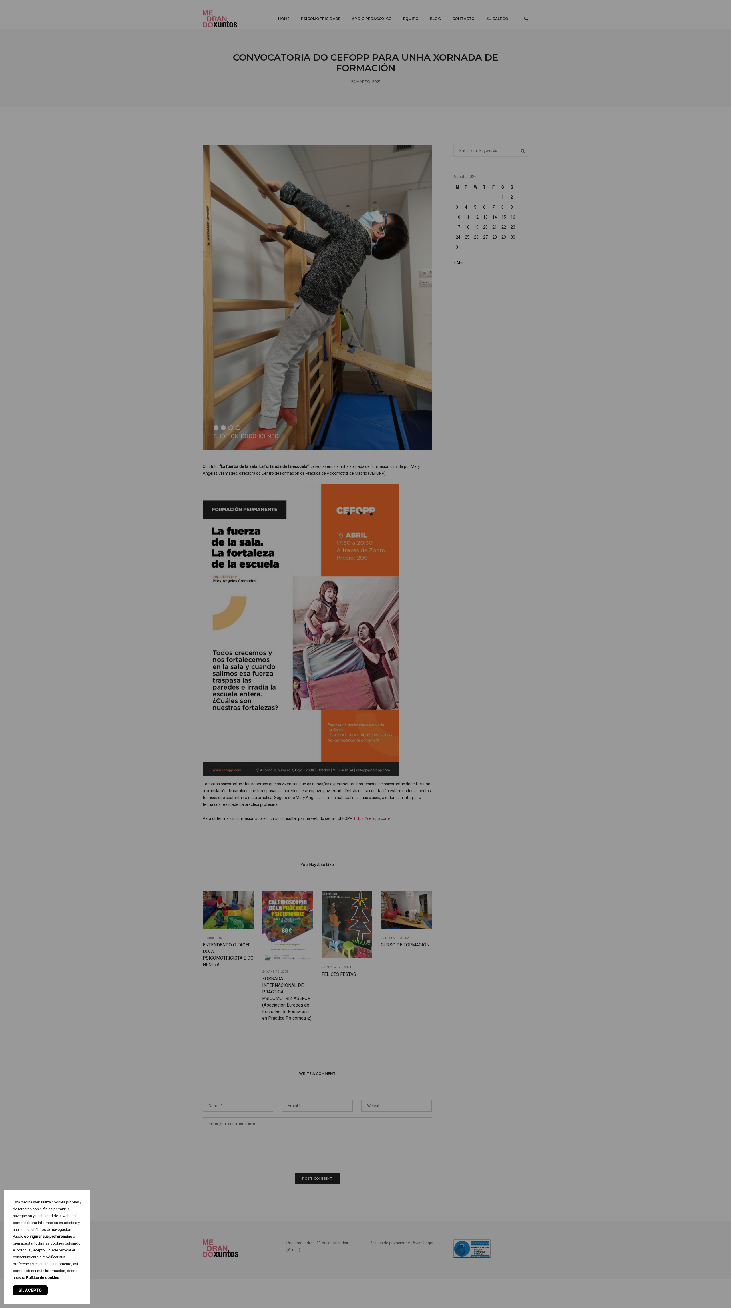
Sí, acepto (30, 1290)
